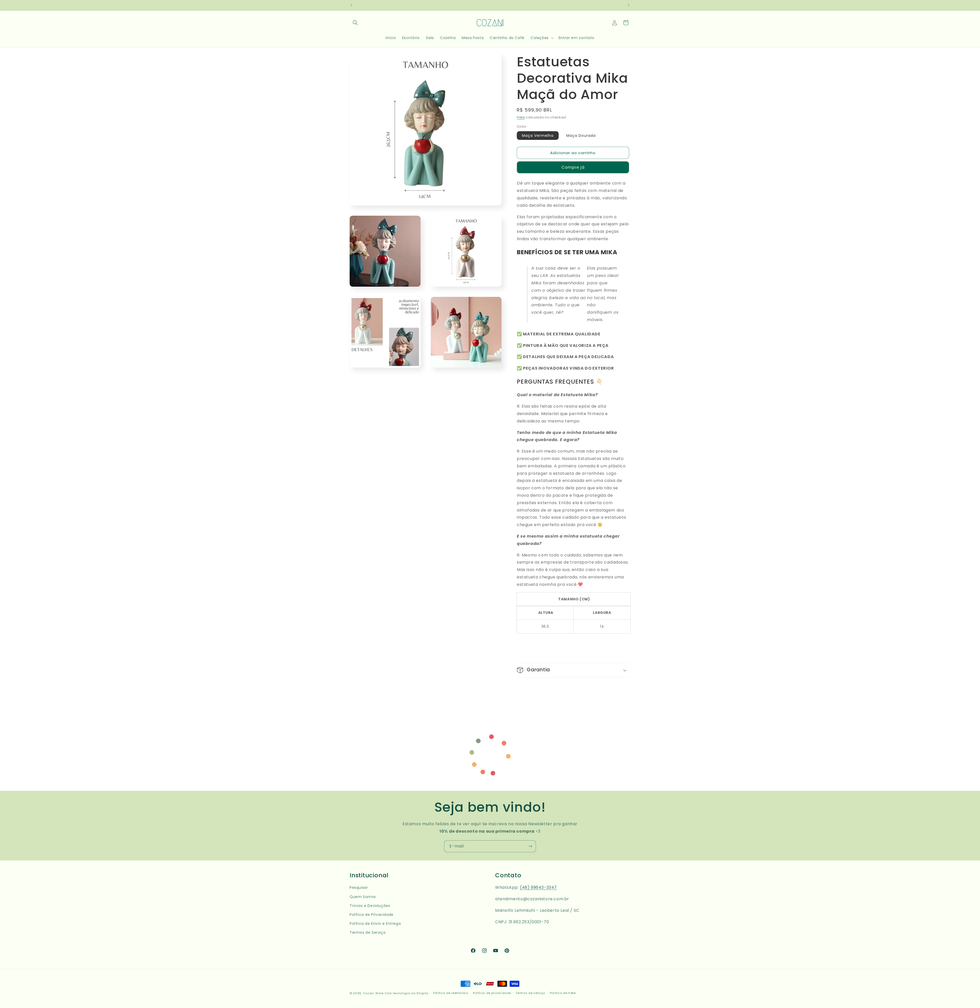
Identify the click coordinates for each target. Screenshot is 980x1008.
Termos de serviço (530, 993)
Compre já (573, 167)
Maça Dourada (581, 135)
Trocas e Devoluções (370, 905)
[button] (355, 22)
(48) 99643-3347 (538, 887)
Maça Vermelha (538, 135)
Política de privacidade (492, 993)
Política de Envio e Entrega (375, 923)
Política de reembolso (450, 993)
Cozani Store (373, 993)
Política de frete (563, 993)
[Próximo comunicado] (628, 5)
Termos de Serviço (368, 932)
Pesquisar (359, 887)
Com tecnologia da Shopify (406, 993)
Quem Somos (363, 896)
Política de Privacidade (372, 914)
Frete (521, 117)
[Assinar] (530, 846)
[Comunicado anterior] (351, 5)
